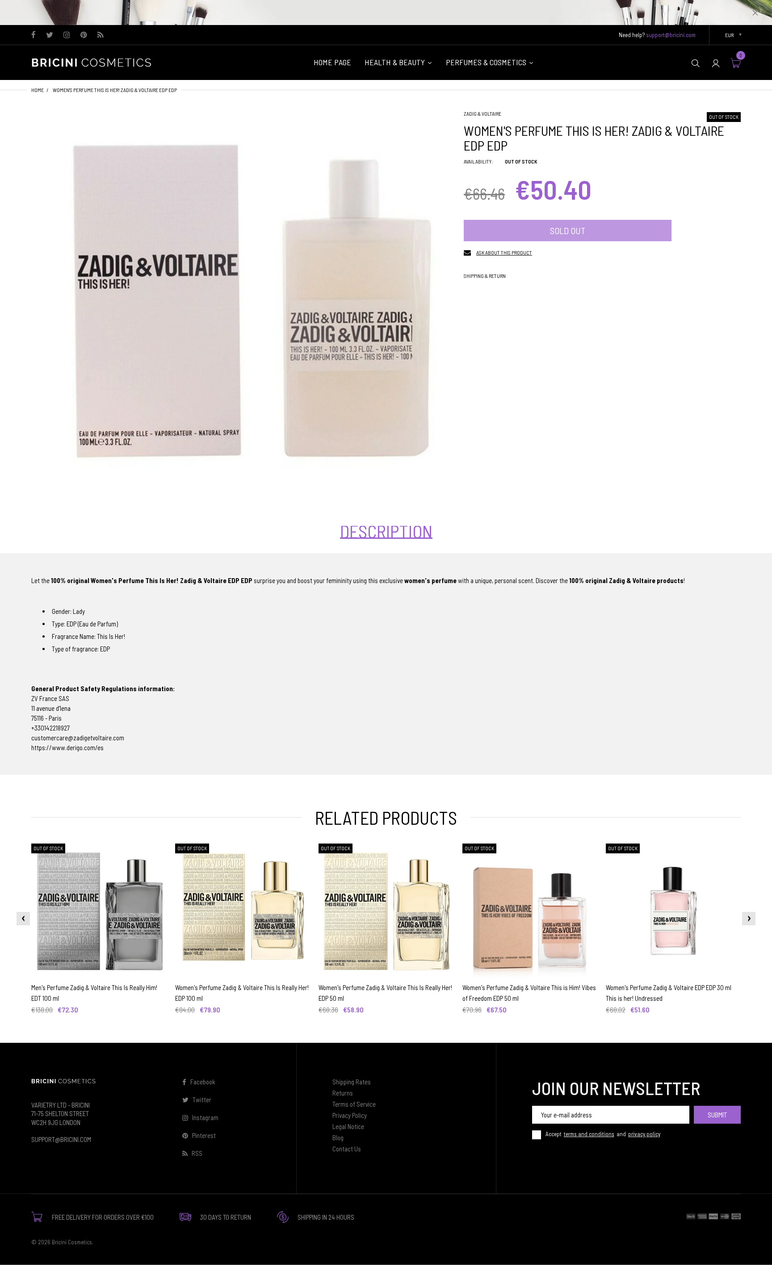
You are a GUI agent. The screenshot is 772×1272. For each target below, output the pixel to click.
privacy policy (644, 1134)
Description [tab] (386, 531)
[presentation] (23, 918)
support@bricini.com (671, 34)
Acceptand (602, 1134)
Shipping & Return (485, 276)
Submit (717, 1114)
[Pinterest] (83, 35)
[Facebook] (33, 35)
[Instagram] (66, 35)
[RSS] (100, 35)
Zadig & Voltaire (482, 113)
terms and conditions (589, 1134)
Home (37, 90)
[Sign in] (716, 62)
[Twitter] (49, 35)
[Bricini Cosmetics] (93, 62)
